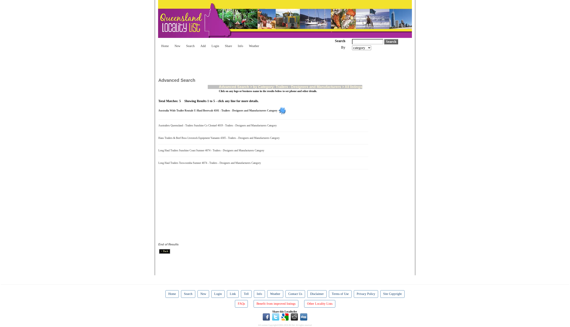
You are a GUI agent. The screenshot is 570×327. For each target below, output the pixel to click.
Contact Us (295, 294)
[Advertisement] (239, 62)
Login (215, 46)
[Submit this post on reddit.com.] (294, 316)
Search (190, 46)
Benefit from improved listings (275, 303)
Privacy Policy (366, 294)
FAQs (241, 303)
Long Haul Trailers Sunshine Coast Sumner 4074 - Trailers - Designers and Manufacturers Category (212, 150)
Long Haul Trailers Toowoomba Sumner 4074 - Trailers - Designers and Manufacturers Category (210, 163)
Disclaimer (317, 294)
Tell (246, 294)
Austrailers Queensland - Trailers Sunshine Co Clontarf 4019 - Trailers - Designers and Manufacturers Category (218, 125)
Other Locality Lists (319, 303)
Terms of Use (340, 294)
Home (165, 46)
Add (203, 46)
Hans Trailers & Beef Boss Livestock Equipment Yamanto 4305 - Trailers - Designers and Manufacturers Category (219, 138)
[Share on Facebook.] (266, 316)
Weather (254, 46)
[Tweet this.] (275, 316)
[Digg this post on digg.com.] (303, 316)
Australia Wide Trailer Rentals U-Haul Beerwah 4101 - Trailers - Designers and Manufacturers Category (218, 110)
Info (240, 46)
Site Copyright (392, 294)
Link (233, 294)
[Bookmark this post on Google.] (285, 316)
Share (228, 46)
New (177, 46)
